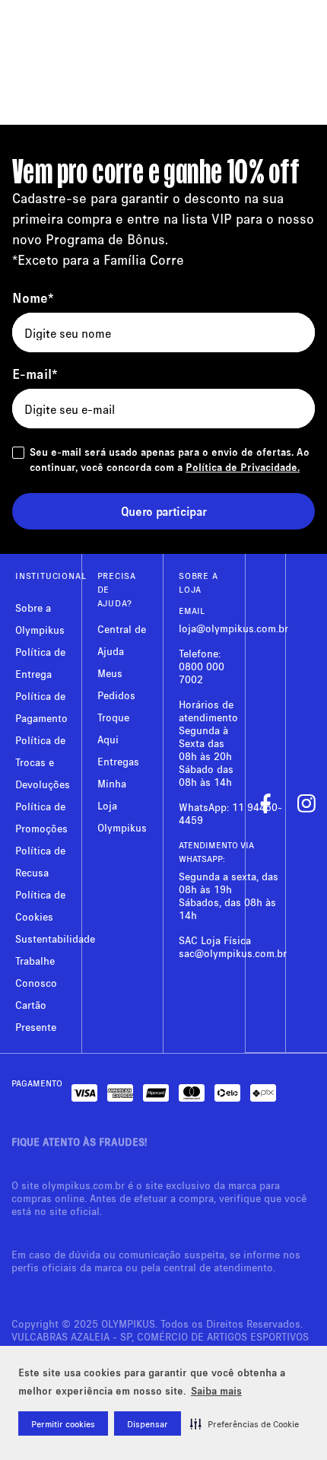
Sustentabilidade (55, 938)
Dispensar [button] (147, 1424)
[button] (244, 1423)
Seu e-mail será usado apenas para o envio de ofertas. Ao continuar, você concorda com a (170, 459)
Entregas (118, 761)
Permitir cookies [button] (63, 1424)
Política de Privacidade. (243, 466)
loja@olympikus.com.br (233, 628)
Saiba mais (216, 1390)
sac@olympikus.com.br (233, 952)
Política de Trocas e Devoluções (42, 761)
